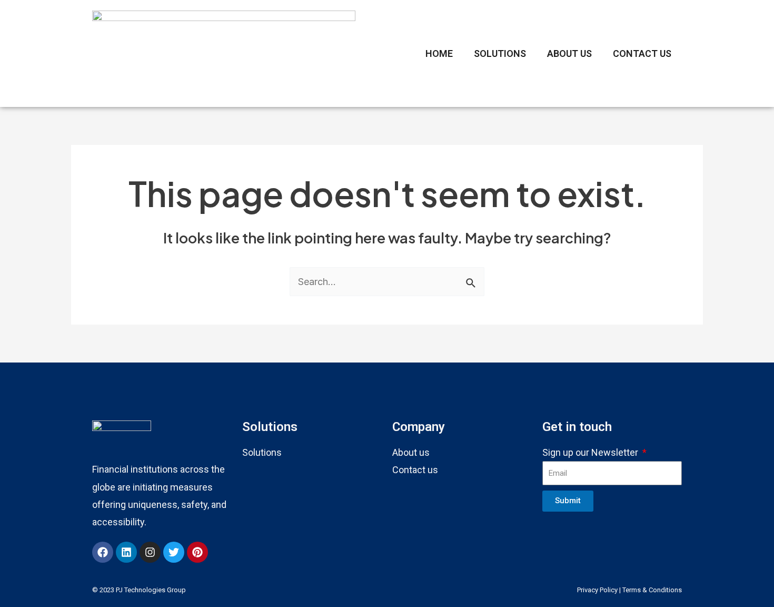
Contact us (415, 469)
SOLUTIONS (500, 53)
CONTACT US (642, 53)
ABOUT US (569, 53)
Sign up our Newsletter (591, 452)
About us (411, 452)
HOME (439, 53)
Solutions (262, 452)
